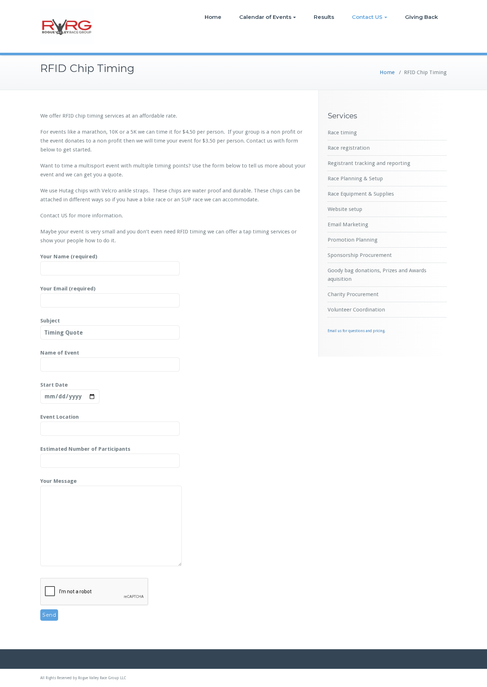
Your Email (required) (68, 288)
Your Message (58, 481)
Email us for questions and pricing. (356, 331)
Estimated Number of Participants (85, 449)
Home (213, 17)
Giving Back (421, 17)
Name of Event (59, 353)
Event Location (59, 417)
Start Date (54, 385)
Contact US (367, 17)
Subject (50, 320)
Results (324, 17)
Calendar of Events (265, 17)
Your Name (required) (68, 256)
